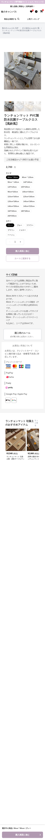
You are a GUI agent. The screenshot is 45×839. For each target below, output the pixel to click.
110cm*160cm (13, 197)
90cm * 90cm (13, 177)
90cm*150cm (13, 192)
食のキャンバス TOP (10, 28)
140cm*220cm (29, 206)
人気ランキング (33, 19)
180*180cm (25, 211)
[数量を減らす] (9, 241)
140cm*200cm (13, 206)
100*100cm (25, 187)
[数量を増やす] (20, 241)
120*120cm (12, 187)
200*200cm (12, 216)
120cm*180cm (13, 201)
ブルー (19, 225)
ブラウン (11, 230)
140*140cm (27, 182)
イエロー (22, 230)
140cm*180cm (29, 201)
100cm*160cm (28, 192)
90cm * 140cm (13, 182)
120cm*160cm (28, 197)
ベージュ (11, 235)
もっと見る (36, 422)
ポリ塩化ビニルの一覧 (31, 28)
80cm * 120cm (27, 177)
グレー (10, 225)
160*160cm (12, 211)
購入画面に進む (23, 251)
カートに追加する (22, 258)
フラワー (29, 225)
